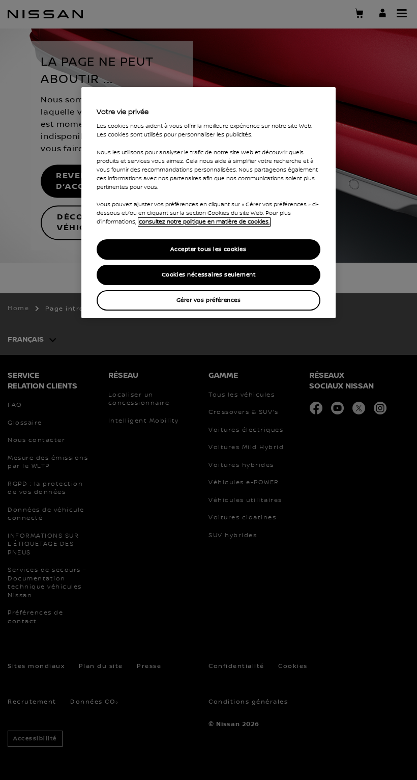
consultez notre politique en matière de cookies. (204, 222)
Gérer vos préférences (208, 300)
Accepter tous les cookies (208, 249)
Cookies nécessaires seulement (209, 274)
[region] (208, 202)
